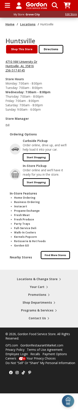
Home (10, 24)
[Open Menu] (7, 5)
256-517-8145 (15, 70)
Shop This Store (21, 49)
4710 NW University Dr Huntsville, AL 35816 (21, 64)
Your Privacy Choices (41, 358)
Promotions (37, 295)
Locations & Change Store (37, 279)
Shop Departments (37, 302)
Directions (51, 49)
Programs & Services (37, 310)
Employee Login (16, 354)
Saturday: (11, 105)
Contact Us (37, 318)
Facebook (11, 372)
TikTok (23, 372)
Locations (28, 24)
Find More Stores (55, 255)
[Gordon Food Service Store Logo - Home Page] (36, 5)
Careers (10, 358)
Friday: (10, 101)
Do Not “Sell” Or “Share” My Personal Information (40, 363)
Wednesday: (14, 92)
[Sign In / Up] (19, 5)
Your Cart (37, 287)
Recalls (35, 354)
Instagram (17, 372)
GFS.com (11, 345)
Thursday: (12, 96)
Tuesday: (11, 88)
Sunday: (10, 109)
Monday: (11, 83)
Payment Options (54, 354)
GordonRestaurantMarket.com (41, 345)
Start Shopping (36, 157)
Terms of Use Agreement (45, 350)
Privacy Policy (14, 350)
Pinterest (30, 372)
